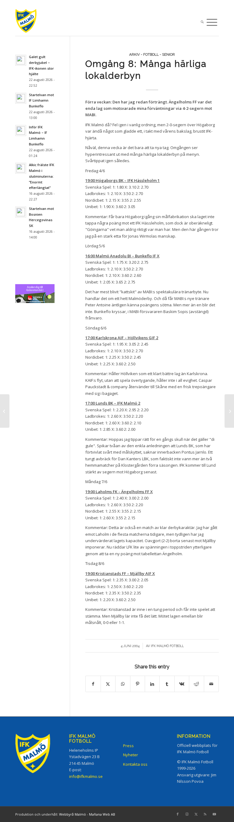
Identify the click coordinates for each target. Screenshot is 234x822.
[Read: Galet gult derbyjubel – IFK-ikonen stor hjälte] (20, 60)
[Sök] (202, 22)
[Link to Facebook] (177, 814)
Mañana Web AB (102, 814)
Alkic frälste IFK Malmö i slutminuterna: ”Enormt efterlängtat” (41, 176)
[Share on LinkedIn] (152, 684)
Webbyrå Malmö (72, 814)
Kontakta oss (135, 764)
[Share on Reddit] (196, 684)
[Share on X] (108, 684)
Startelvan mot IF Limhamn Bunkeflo (41, 100)
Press (128, 745)
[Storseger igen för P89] (4, 411)
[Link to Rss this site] (205, 814)
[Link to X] (195, 814)
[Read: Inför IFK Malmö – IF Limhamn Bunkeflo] (20, 130)
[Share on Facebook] (93, 684)
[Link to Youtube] (214, 814)
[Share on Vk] (182, 684)
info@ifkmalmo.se (86, 776)
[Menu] (212, 22)
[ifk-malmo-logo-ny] (31, 22)
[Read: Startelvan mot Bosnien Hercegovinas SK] (20, 212)
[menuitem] (202, 22)
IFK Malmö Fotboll (167, 646)
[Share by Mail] (211, 684)
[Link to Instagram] (186, 814)
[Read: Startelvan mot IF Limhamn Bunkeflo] (20, 98)
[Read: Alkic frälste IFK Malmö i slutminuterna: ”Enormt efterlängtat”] (20, 168)
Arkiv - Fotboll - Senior (152, 54)
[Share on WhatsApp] (122, 684)
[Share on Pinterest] (137, 684)
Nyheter (130, 755)
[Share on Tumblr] (167, 684)
